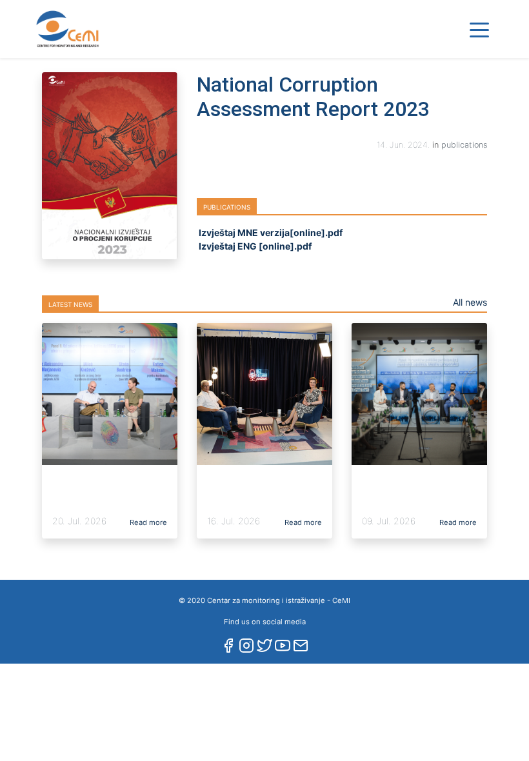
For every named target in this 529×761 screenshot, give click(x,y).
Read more (147, 522)
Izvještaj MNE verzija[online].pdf (270, 232)
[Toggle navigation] (479, 29)
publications (464, 145)
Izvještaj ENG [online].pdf (254, 246)
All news (470, 302)
